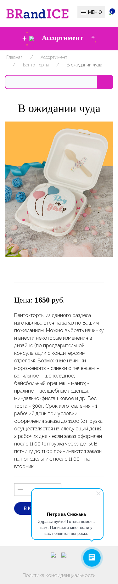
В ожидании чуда (84, 64)
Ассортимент (54, 57)
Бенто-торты (36, 64)
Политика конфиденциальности (59, 575)
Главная (14, 57)
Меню (94, 12)
